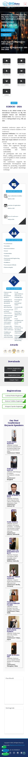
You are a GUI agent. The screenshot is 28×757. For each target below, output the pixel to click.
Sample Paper (14, 379)
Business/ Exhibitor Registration (14, 401)
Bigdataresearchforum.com (17, 745)
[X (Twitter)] (10, 752)
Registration (6, 34)
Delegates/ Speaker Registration (14, 406)
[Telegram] (21, 752)
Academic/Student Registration (14, 395)
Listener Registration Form (14, 369)
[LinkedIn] (17, 752)
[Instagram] (14, 752)
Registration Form (14, 375)
